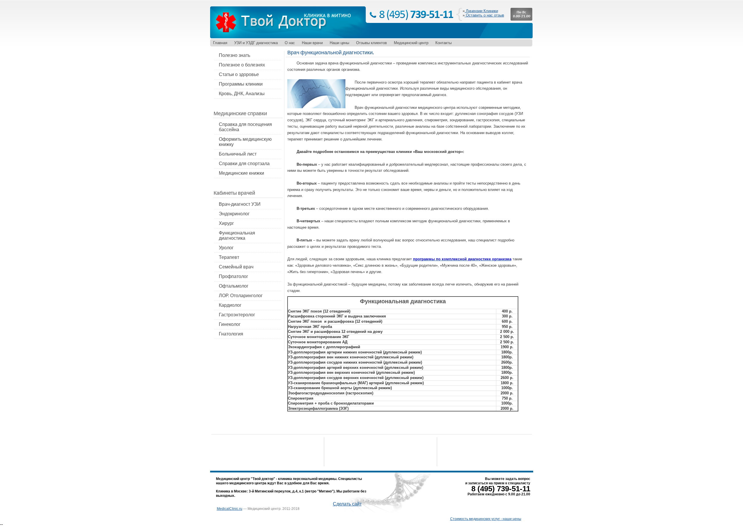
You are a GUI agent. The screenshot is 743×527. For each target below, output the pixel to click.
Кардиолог (230, 305)
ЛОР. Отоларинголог (241, 295)
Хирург (226, 223)
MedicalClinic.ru (229, 509)
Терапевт (229, 257)
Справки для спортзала (244, 163)
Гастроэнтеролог (237, 314)
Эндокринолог (234, 213)
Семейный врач (236, 266)
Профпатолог (233, 276)
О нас (290, 43)
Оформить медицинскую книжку (245, 142)
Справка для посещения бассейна (245, 127)
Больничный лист (238, 153)
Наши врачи (312, 43)
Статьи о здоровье (239, 74)
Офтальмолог (233, 286)
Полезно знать (234, 55)
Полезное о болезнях (242, 64)
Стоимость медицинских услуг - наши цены (485, 519)
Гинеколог (230, 324)
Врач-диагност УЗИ (240, 204)
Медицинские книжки (241, 173)
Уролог (226, 247)
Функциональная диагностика (237, 235)
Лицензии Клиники (481, 11)
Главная (220, 43)
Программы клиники (241, 84)
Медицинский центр (411, 43)
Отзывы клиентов (371, 43)
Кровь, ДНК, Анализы (242, 93)
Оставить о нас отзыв (484, 15)
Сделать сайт (347, 503)
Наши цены (339, 43)
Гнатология (231, 333)
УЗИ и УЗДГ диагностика (256, 43)
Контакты (443, 43)
